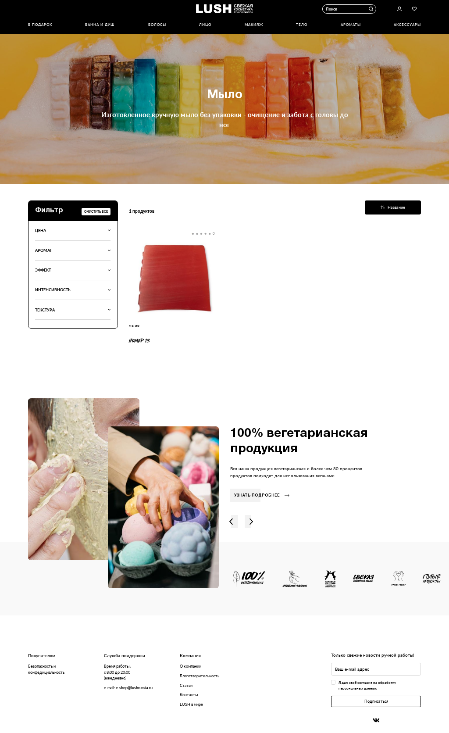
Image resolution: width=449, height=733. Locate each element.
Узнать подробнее (257, 495)
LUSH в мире (191, 704)
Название (396, 207)
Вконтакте (376, 720)
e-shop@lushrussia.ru (134, 687)
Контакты (189, 694)
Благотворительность (199, 675)
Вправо (251, 522)
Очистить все (96, 211)
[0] (174, 277)
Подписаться (376, 701)
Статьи (186, 685)
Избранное (414, 9)
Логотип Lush (224, 9)
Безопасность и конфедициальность (46, 669)
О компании (190, 666)
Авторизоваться (399, 9)
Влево (231, 522)
